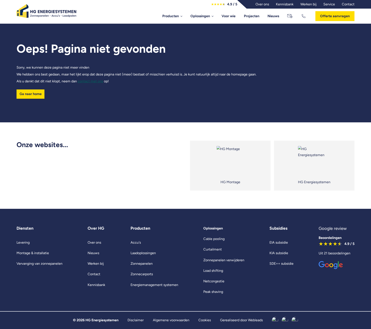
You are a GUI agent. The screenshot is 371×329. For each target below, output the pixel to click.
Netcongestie (213, 281)
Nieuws (273, 16)
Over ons (94, 242)
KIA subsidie (278, 253)
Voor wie (229, 16)
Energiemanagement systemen (154, 285)
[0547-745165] (304, 16)
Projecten (251, 16)
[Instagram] (285, 320)
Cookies (204, 320)
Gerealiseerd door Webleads (241, 320)
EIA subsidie (278, 242)
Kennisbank (96, 285)
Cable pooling (214, 239)
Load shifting (213, 271)
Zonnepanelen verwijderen (223, 260)
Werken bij (96, 263)
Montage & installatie (33, 253)
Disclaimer (136, 320)
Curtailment (212, 249)
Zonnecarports (142, 274)
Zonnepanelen (142, 263)
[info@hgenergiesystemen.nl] (290, 16)
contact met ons (90, 81)
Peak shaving (213, 292)
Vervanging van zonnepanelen (39, 263)
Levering (23, 242)
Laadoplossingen (143, 253)
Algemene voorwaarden (171, 320)
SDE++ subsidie (281, 263)
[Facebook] (275, 320)
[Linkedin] (295, 320)
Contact (94, 274)
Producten (170, 16)
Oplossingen (200, 16)
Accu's (136, 242)
